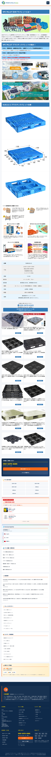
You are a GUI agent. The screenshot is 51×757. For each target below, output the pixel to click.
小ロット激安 (21, 712)
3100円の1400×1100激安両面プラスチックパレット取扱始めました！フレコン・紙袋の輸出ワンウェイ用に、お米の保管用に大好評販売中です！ (34, 424)
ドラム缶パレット (7, 625)
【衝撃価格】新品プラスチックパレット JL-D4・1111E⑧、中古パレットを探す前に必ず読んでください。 (34, 448)
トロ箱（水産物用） (7, 648)
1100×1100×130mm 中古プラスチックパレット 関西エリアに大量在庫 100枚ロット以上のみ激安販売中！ (34, 376)
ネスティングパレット (7, 623)
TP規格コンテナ (6, 643)
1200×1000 (37, 483)
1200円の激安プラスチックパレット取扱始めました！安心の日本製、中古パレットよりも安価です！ (12, 399)
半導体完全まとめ (6, 566)
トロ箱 (36, 714)
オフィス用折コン (7, 640)
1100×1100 (14, 483)
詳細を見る (18, 333)
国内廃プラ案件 (5, 735)
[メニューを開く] (47, 2)
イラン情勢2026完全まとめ (8, 551)
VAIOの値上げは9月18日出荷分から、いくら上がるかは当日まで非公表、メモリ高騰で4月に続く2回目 (23, 579)
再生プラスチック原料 (8, 659)
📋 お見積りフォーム (25, 738)
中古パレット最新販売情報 (8, 615)
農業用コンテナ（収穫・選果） (9, 646)
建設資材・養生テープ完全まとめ (9, 563)
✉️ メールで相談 (25, 741)
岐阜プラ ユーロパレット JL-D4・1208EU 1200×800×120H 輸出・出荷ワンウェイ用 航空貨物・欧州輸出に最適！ (34, 352)
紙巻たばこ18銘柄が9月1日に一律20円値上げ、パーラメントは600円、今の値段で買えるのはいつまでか (23, 594)
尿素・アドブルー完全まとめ (8, 557)
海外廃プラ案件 (5, 737)
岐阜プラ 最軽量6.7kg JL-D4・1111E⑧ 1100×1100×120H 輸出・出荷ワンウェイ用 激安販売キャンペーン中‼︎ (12, 352)
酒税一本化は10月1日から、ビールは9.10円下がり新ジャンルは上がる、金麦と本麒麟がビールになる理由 (23, 589)
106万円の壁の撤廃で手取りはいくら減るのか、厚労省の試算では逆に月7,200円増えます (20, 598)
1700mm (37, 490)
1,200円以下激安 (22, 709)
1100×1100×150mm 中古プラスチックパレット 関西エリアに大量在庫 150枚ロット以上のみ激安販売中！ (12, 376)
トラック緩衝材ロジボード (8, 656)
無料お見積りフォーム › (25, 469)
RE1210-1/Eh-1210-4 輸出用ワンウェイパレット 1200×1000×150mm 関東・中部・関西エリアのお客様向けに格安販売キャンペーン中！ (34, 329)
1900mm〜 (37, 493)
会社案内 (3, 742)
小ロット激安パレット (8, 609)
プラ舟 (36, 716)
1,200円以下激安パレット (8, 612)
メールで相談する (25, 472)
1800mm (14, 493)
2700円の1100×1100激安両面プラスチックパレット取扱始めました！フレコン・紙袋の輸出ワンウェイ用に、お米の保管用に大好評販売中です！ (12, 424)
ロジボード (37, 720)
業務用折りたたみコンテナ (8, 637)
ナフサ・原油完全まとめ (7, 560)
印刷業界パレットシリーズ (8, 620)
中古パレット (21, 714)
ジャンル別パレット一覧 (8, 628)
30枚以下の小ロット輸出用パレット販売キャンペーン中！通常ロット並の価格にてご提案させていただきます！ (34, 400)
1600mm (14, 490)
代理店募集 (4, 739)
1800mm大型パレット (8, 617)
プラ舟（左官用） (7, 651)
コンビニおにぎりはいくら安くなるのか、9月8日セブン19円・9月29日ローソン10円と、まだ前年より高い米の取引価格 (25, 584)
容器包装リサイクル (22, 722)
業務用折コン (37, 709)
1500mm (37, 486)
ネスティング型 (21, 720)
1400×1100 (14, 486)
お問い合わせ (4, 744)
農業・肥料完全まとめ (7, 569)
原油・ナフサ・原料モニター (8, 554)
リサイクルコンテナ (7, 654)
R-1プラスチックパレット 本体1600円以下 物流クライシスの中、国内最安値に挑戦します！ (12, 328)
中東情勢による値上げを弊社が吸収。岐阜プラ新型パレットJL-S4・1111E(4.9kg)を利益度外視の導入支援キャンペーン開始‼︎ (12, 448)
